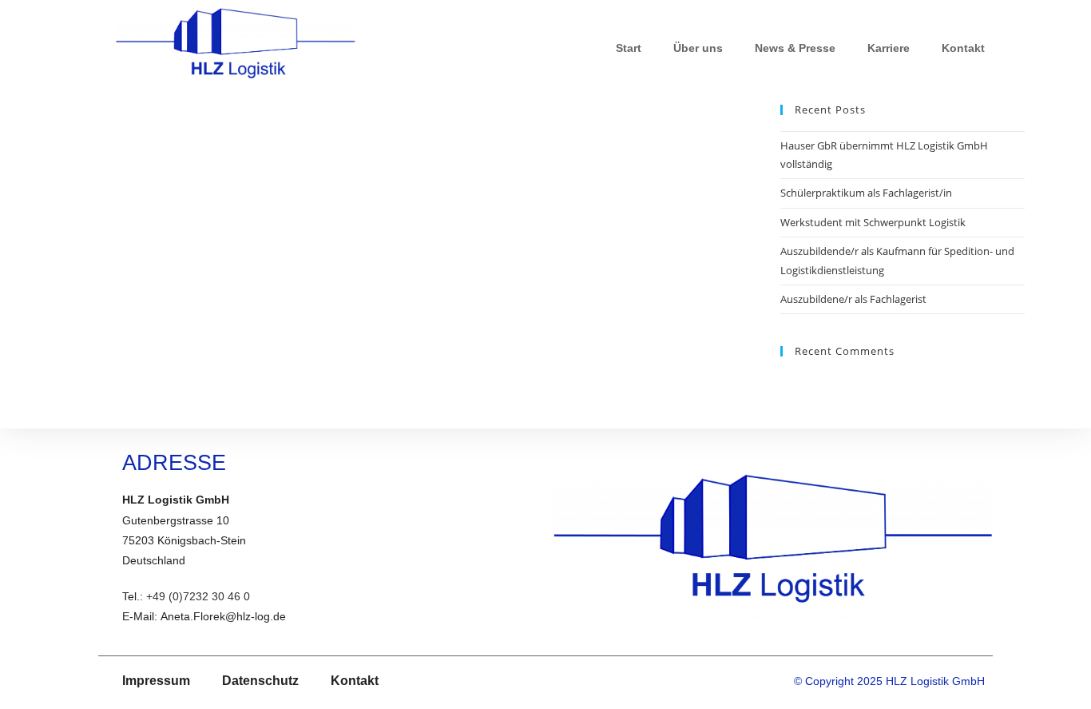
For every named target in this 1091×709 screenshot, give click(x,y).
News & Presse (795, 48)
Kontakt (963, 48)
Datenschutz (260, 680)
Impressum (156, 680)
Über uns (698, 48)
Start (628, 48)
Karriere (888, 48)
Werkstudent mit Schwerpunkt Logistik (873, 222)
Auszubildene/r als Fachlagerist (853, 299)
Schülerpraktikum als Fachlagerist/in (866, 192)
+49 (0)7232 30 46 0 (198, 596)
